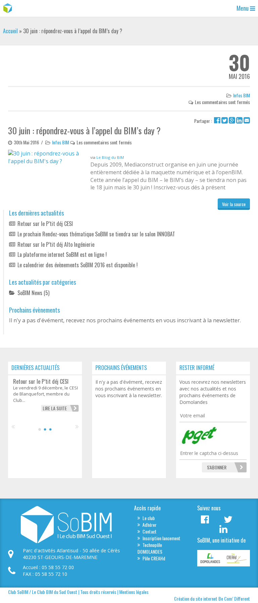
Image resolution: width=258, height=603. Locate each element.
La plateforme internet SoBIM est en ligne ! (62, 254)
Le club (148, 517)
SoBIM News (29, 293)
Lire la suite (55, 408)
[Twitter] (224, 120)
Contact (149, 531)
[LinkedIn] (223, 530)
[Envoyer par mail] (247, 120)
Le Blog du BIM (110, 157)
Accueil (10, 31)
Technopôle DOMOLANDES (149, 548)
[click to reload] (213, 435)
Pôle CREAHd (153, 558)
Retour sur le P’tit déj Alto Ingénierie (55, 244)
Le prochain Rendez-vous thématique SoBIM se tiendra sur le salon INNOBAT (96, 234)
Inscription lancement (161, 538)
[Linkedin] (239, 120)
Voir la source (234, 203)
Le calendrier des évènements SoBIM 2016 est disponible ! (77, 265)
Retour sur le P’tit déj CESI (45, 224)
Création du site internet (195, 598)
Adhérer (149, 524)
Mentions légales (133, 591)
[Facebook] (217, 120)
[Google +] (232, 120)
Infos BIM (241, 95)
